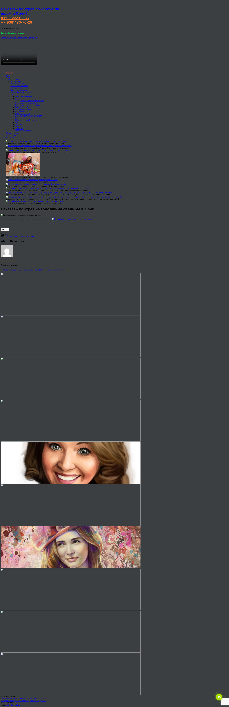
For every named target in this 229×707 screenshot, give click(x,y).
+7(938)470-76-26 (16, 22)
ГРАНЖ (18, 124)
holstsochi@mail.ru (12, 705)
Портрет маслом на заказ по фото (55, 270)
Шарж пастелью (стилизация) (32, 101)
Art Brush (19, 129)
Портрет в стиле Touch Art (26, 120)
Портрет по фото (12, 79)
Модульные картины (23, 131)
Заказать (5, 229)
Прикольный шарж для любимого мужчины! (20, 270)
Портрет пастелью (22, 114)
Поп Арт (18, 126)
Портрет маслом (17, 84)
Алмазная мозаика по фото (21, 88)
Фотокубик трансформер (20, 92)
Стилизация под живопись (26, 103)
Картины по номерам (19, 86)
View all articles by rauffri (8, 260)
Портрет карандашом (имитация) (28, 116)
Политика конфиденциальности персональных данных (23, 701)
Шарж (17, 99)
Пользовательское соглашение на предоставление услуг (23, 698)
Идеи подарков (12, 135)
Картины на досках (23, 109)
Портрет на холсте (17, 81)
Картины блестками (18, 90)
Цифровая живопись (23, 96)
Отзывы (9, 77)
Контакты (10, 137)
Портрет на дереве (22, 107)
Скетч (17, 118)
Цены (8, 75)
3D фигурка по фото (14, 133)
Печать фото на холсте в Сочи (27, 105)
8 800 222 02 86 (15, 18)
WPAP (18, 122)
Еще (12, 94)
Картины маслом (22, 111)
